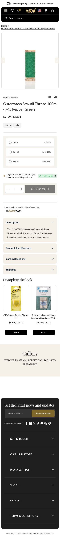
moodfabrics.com (29, 533)
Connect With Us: (13, 423)
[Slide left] (3, 60)
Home (4, 25)
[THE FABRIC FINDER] (12, 10)
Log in (9, 174)
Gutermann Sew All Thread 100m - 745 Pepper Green (28, 28)
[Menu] (5, 10)
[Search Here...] (6, 18)
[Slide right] (57, 60)
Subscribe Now (43, 413)
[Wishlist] (18, 11)
